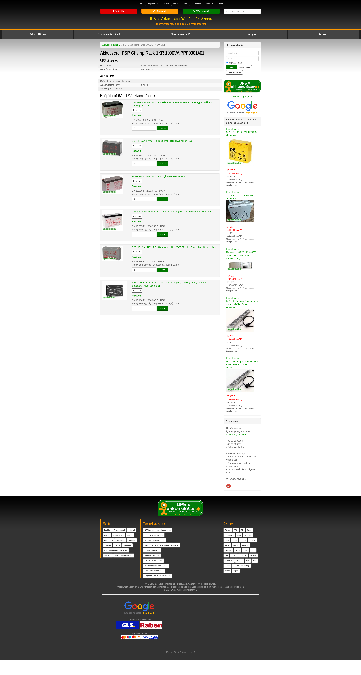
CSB (239, 535)
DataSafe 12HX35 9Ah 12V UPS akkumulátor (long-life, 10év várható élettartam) (172, 211)
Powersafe (229, 560)
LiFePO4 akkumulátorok (154, 535)
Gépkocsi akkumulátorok (154, 571)
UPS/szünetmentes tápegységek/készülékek (162, 545)
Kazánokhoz (119, 11)
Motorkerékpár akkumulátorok (156, 566)
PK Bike (253, 555)
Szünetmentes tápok (109, 34)
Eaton (234, 540)
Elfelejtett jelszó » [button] (234, 72)
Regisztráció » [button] (244, 67)
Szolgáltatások (152, 4)
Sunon (227, 566)
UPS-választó (118, 535)
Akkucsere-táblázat (111, 44)
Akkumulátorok (37, 34)
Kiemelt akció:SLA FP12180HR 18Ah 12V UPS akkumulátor (241, 132)
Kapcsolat (209, 4)
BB (242, 530)
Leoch (237, 550)
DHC (227, 540)
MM (226, 555)
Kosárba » (162, 128)
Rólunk (117, 545)
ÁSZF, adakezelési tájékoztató (115, 550)
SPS (254, 560)
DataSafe (248, 535)
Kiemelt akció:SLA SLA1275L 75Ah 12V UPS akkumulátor (240, 195)
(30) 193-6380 (202, 11)
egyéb (235, 571)
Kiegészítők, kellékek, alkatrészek (157, 576)
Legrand (228, 550)
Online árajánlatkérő (236, 434)
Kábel (227, 545)
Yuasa (227, 571)
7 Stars (227, 530)
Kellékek (323, 34)
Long (245, 550)
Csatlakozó (229, 535)
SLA (247, 560)
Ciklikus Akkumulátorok (153, 560)
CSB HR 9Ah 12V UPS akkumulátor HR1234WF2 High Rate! (162, 140)
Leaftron (245, 545)
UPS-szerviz (161, 11)
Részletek (137, 110)
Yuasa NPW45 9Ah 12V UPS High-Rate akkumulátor (158, 176)
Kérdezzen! (196, 4)
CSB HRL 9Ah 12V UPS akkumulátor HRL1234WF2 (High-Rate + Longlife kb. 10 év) (174, 247)
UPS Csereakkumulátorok (154, 540)
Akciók (175, 4)
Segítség (107, 555)
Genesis (253, 540)
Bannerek (127, 545)
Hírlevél (166, 4)
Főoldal (139, 4)
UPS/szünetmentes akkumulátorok (158, 530)
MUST (233, 555)
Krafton (236, 545)
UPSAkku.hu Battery (241, 566)
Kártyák (252, 34)
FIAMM (243, 540)
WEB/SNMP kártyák (152, 555)
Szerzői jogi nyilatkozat (123, 555)
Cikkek (185, 4)
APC (235, 530)
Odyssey (243, 555)
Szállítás (221, 4)
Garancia (131, 540)
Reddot (239, 560)
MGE (253, 550)
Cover (249, 530)
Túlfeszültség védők (180, 34)
